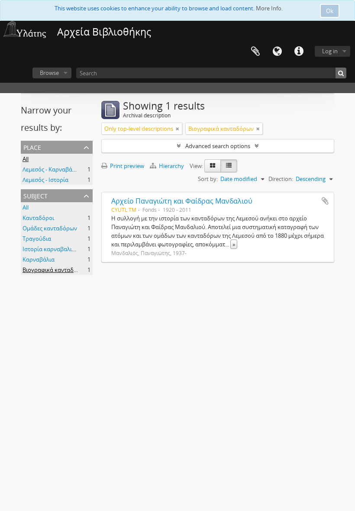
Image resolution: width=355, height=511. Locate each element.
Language (277, 51)
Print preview (126, 166)
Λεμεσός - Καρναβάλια (52, 169)
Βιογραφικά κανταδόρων (55, 270)
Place (32, 146)
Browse (49, 73)
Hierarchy (171, 166)
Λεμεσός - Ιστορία (45, 180)
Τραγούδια (37, 239)
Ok (329, 11)
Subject (35, 195)
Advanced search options (217, 146)
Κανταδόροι (38, 218)
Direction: (280, 179)
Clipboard (255, 51)
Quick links (299, 51)
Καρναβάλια (39, 259)
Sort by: (208, 179)
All (26, 159)
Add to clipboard (325, 201)
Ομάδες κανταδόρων (50, 228)
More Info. (269, 8)
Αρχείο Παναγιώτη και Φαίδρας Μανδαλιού (181, 201)
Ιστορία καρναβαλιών (51, 249)
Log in (330, 51)
